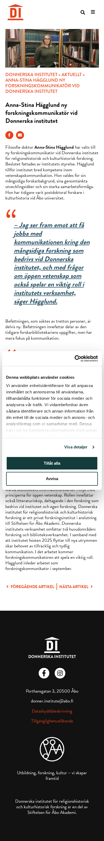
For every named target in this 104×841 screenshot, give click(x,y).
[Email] (20, 135)
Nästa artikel (74, 587)
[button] (82, 12)
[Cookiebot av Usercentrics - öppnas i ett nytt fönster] (75, 358)
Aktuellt (72, 74)
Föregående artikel (32, 587)
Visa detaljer (75, 447)
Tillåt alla (52, 463)
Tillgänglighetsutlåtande (52, 721)
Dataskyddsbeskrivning (52, 711)
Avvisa (52, 479)
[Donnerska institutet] (15, 12)
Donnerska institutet (31, 74)
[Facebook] (9, 135)
